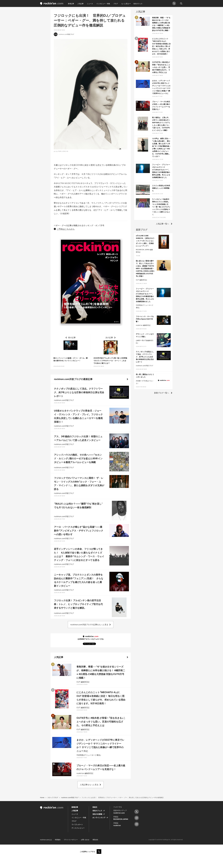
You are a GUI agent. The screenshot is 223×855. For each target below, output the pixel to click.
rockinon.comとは (46, 840)
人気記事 (80, 4)
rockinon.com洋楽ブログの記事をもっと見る (89, 624)
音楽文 (94, 807)
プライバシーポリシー (71, 840)
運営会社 (95, 840)
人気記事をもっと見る (89, 784)
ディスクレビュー (78, 828)
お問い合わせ (85, 840)
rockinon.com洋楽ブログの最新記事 (73, 379)
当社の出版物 (97, 814)
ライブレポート (77, 824)
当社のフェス (137, 4)
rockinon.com (51, 3)
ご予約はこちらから (66, 229)
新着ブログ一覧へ (161, 393)
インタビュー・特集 (103, 4)
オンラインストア (98, 817)
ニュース (90, 4)
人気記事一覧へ (162, 224)
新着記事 (71, 4)
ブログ (115, 4)
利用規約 (58, 840)
